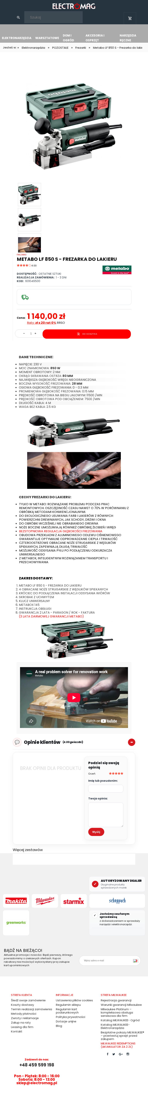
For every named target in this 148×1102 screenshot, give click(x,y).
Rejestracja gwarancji (116, 1000)
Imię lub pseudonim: (103, 781)
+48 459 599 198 (36, 1065)
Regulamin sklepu (68, 1005)
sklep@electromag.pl (36, 1083)
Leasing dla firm (22, 1027)
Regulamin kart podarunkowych (67, 1010)
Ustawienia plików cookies (74, 1000)
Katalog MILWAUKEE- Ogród (120, 1020)
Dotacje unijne (66, 1021)
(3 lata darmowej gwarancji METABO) (51, 616)
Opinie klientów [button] (53, 742)
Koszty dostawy (22, 1005)
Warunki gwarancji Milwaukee (121, 1005)
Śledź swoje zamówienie (28, 1000)
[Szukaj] (18, 17)
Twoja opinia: (98, 798)
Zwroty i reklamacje (25, 1018)
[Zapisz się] (137, 961)
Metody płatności (23, 1014)
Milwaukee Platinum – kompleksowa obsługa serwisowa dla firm (117, 1012)
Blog (59, 1026)
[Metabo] (117, 269)
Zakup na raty (21, 1022)
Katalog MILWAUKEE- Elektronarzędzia (115, 1026)
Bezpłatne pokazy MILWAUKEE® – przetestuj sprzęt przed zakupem (122, 1035)
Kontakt (16, 1031)
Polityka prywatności (70, 1017)
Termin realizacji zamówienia (31, 1009)
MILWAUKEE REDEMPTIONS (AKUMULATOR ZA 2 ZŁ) (118, 1045)
